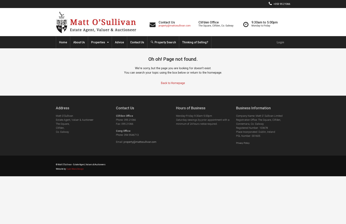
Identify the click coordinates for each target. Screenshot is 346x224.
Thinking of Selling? (195, 42)
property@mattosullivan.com (175, 25)
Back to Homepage (173, 83)
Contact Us (137, 42)
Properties (98, 42)
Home (63, 42)
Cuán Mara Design (75, 169)
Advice (119, 42)
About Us (79, 42)
